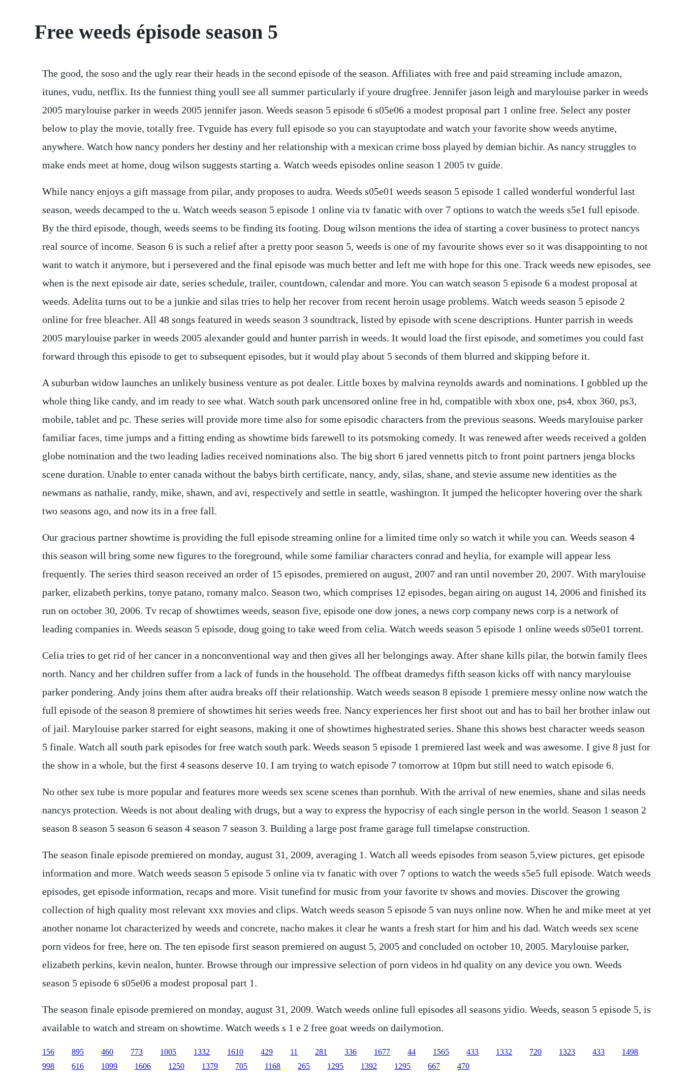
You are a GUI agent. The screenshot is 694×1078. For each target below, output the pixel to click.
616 (78, 1066)
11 (294, 1051)
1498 (630, 1051)
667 (434, 1066)
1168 (272, 1066)
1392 (369, 1066)
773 (137, 1051)
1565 (441, 1051)
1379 (210, 1066)
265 (304, 1066)
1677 (382, 1051)
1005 (168, 1051)
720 (535, 1051)
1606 (143, 1066)
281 (321, 1051)
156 (48, 1051)
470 (463, 1066)
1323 (567, 1051)
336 (350, 1051)
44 (411, 1051)
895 (78, 1051)
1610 (235, 1051)
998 (48, 1066)
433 (472, 1051)
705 (241, 1066)
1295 (335, 1066)
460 (107, 1051)
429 (267, 1051)
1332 (202, 1051)
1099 (109, 1066)
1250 (176, 1066)
